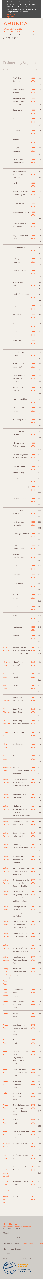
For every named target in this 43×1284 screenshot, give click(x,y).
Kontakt (6, 1233)
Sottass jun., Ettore (5, 1199)
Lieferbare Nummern (11, 1237)
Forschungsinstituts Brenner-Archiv (23, 1259)
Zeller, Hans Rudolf (5, 993)
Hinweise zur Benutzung (13, 1249)
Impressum (10, 17)
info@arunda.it (12, 14)
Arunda (16, 23)
